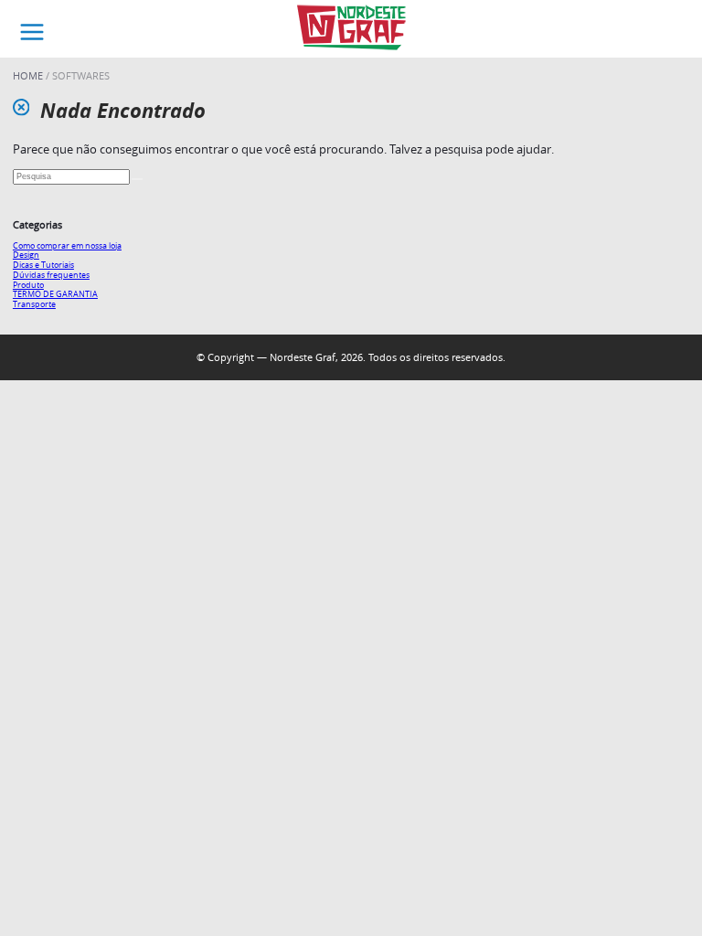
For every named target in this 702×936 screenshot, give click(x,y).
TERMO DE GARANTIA (55, 294)
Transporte (34, 304)
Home (29, 75)
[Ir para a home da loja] (351, 29)
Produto (28, 285)
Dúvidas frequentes (51, 275)
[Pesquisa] (137, 179)
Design (26, 255)
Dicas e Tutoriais (43, 265)
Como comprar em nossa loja (67, 245)
